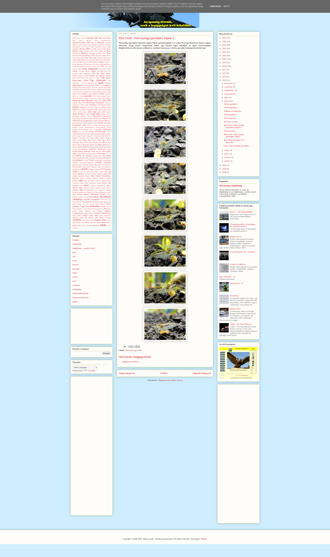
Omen (100, 156)
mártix (99, 140)
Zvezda (74, 228)
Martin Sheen (92, 140)
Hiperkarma (76, 105)
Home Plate (84, 105)
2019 (224, 63)
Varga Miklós (76, 215)
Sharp (86, 183)
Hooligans (93, 105)
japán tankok (102, 112)
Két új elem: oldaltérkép (230, 186)
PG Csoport (76, 167)
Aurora (82, 49)
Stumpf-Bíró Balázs (104, 185)
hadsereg (76, 100)
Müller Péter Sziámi (101, 147)
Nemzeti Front (89, 151)
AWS (88, 49)
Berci (109, 53)
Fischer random (96, 89)
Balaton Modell (84, 51)
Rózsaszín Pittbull (104, 178)
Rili (109, 174)
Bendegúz (92, 53)
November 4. (103, 154)
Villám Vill (83, 217)
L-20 (90, 129)
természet (95, 199)
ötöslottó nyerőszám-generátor (82, 162)
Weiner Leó (80, 222)
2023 (224, 48)
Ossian (91, 160)
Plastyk (74, 169)
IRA (78, 109)
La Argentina (97, 129)
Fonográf (85, 92)
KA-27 (109, 114)
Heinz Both (81, 103)
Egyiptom (108, 83)
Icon (99, 107)
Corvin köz (96, 66)
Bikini (86, 58)
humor (75, 107)
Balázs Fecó (93, 51)
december (228, 83)
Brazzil (106, 58)
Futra (79, 94)
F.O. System (99, 87)
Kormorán (94, 125)
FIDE (89, 89)
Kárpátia (83, 118)
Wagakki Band (100, 220)
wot (98, 222)
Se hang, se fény (231, 122)
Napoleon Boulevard (97, 149)
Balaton (75, 51)
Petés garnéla (229, 131)
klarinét (100, 123)
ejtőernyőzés (77, 85)
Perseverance (106, 164)
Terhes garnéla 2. (231, 107)
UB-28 (89, 209)
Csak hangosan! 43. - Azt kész (242, 252)
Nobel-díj (88, 153)
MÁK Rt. (108, 136)
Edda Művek (106, 78)
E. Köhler (96, 78)
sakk (80, 180)
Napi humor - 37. (237, 283)
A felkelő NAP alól (94, 38)
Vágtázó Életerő (89, 213)
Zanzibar (95, 225)
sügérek (98, 188)
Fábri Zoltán (107, 87)
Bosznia (100, 58)
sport (86, 185)
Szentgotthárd (89, 190)
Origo (78, 158)
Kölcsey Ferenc (78, 127)
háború (108, 98)
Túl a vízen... (77, 209)
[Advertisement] (91, 325)
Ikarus (104, 107)
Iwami (109, 109)
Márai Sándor (95, 138)
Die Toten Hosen (104, 73)
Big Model (81, 58)
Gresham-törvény (78, 98)
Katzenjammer (97, 118)
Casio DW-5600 (77, 62)
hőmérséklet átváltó (104, 105)
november (228, 87)
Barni (109, 51)
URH (105, 209)
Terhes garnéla (230, 118)
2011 (224, 80)
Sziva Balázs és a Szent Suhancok (94, 192)
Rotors (82, 178)
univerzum (99, 209)
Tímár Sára (94, 204)
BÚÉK (79, 60)
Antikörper (101, 44)
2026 (224, 38)
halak (104, 100)
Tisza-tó (102, 204)
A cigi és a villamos (237, 264)
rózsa (95, 178)
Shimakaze (92, 183)
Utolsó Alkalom (84, 211)
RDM (105, 171)
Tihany (79, 204)
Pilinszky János (96, 167)
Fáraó (81, 89)
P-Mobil (99, 162)
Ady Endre (106, 38)
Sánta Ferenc (106, 180)
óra (104, 156)
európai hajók (85, 87)
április (227, 154)
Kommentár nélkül (79, 125)
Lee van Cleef (83, 131)
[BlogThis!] (131, 346)
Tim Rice (85, 204)
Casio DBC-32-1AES (92, 60)
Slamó (104, 183)
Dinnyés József (83, 76)
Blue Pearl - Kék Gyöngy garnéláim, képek (234, 135)
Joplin (87, 114)
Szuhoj (102, 194)
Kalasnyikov (97, 116)
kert (106, 121)
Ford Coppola (92, 92)
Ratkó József (98, 171)
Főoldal (163, 373)
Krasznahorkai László (103, 127)
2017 (224, 70)
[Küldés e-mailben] (129, 346)
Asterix (104, 47)
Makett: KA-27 (236, 237)
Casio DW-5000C (105, 60)
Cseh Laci (102, 69)
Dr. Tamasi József (103, 76)
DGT (93, 73)
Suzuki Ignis (77, 188)
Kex (109, 120)
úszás (74, 211)
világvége (75, 217)
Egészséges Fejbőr (80, 80)
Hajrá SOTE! (98, 100)
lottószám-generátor (84, 134)
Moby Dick (102, 145)
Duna (74, 78)
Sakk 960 (87, 180)
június (227, 101)
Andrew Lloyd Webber (89, 44)
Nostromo (94, 153)
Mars (85, 140)
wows (103, 222)
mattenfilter (75, 142)
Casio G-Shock (98, 62)
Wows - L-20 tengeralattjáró (241, 212)
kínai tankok (78, 123)
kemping (95, 120)
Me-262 (82, 142)
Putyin (80, 171)
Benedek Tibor (101, 53)
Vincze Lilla (93, 218)
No (83, 154)
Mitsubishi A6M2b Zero (90, 145)
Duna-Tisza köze (82, 78)
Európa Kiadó (76, 87)
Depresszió (87, 73)
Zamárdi (88, 225)
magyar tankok (81, 136)
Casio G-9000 (87, 62)
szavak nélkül (78, 190)
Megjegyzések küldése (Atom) (170, 380)
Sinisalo (98, 183)
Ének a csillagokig (103, 85)
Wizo (95, 222)
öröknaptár (98, 160)
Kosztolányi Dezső (104, 125)
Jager (85, 112)
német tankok (77, 151)
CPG (102, 66)
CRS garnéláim (230, 115)
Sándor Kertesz (96, 180)
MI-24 (105, 142)
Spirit (80, 185)
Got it (226, 6)
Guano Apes (93, 98)
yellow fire (76, 225)
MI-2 (100, 142)
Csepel (93, 71)
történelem (95, 206)
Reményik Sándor (91, 174)
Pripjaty (91, 169)
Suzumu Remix (89, 188)
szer (96, 190)
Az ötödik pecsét (95, 49)
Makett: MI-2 (235, 309)
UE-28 (94, 209)
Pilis (103, 167)
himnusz (108, 103)
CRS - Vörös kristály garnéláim (236, 146)
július (226, 97)
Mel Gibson (89, 142)
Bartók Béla (76, 53)
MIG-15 (74, 145)
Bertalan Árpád (101, 55)
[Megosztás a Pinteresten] (139, 346)
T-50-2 (108, 194)
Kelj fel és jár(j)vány (84, 121)
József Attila (95, 114)
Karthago (89, 118)
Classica (88, 66)
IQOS (74, 110)
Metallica (96, 142)
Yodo (83, 225)
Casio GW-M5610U (78, 66)
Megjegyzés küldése (130, 362)
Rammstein (90, 171)
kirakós (84, 123)
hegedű (74, 103)
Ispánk (100, 109)
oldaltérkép (88, 156)
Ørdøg (108, 156)
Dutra (91, 78)
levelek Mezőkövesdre (97, 132)
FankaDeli (75, 89)
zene (103, 225)
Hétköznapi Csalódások (95, 103)
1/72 (74, 38)
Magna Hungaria (96, 134)
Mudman (75, 147)
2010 (224, 165)
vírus (102, 217)
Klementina (107, 123)
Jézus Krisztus (78, 114)
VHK (101, 215)
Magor (103, 134)
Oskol (86, 160)
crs (109, 66)
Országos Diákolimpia (96, 158)
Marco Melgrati (106, 138)
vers (96, 215)
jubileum (103, 114)
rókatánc (87, 176)
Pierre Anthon (86, 167)
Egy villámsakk (98, 80)
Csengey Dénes (84, 71)
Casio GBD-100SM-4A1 (103, 64)
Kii (73, 123)
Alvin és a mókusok (95, 42)
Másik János (106, 140)
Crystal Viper (76, 69)
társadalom (105, 197)
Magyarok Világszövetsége (95, 136)
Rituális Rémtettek (78, 176)
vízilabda (76, 220)
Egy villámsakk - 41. (227, 277)
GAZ (94, 96)
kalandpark (75, 116)
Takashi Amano (77, 197)
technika (87, 199)
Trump (108, 206)
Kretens (74, 129)
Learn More (215, 6)
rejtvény (81, 174)
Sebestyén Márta (78, 183)
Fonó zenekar (76, 92)
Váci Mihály (97, 211)
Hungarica (83, 107)
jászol (109, 112)
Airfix (74, 40)
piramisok (108, 167)
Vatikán (91, 215)
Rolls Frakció (96, 176)
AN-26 (80, 44)
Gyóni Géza (102, 98)
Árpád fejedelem (96, 47)
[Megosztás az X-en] (134, 346)
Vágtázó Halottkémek (102, 213)
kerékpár (101, 120)
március (227, 157)
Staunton (93, 185)
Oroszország (84, 158)
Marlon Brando (77, 140)
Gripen (86, 98)
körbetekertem (89, 127)
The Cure (104, 199)
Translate (91, 371)
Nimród (79, 153)
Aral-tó (87, 47)
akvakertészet (106, 40)
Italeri (104, 109)
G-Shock (101, 94)
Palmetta (107, 162)
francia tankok (101, 92)
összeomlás (107, 160)
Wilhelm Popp (88, 222)
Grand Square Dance (104, 96)
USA (109, 209)
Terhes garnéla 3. (231, 104)
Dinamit (74, 76)
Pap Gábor (97, 164)
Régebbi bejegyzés (202, 373)
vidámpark (107, 215)
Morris (109, 145)
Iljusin (109, 107)
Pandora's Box (77, 164)
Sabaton (75, 180)
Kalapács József (86, 116)
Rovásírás (234, 296)
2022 (224, 52)
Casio (83, 60)
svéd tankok (106, 188)
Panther (91, 164)
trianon (103, 206)
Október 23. (80, 156)
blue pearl (129, 350)
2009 (224, 169)
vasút (85, 215)
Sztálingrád (94, 194)
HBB (109, 100)
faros (85, 89)
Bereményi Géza (88, 55)
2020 (224, 59)
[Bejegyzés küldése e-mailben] (124, 346)
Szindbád (80, 192)
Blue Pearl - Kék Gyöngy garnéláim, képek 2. (234, 126)
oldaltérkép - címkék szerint (83, 248)
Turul (85, 209)
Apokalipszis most (78, 47)
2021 (224, 56)
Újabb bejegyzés (127, 373)
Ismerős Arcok (91, 110)
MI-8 (109, 142)
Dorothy (92, 76)
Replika (99, 174)
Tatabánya (77, 199)
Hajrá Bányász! (87, 100)
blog (74, 252)
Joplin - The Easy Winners (240, 324)
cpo (106, 66)
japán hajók (92, 112)
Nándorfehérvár (83, 149)
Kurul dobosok (83, 129)
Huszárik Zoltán (93, 107)
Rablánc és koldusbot (232, 111)
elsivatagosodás (89, 85)
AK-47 (81, 40)
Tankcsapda (94, 197)
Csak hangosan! (90, 69)
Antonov (108, 44)
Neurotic (98, 151)
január (227, 161)
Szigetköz (101, 190)
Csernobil (100, 71)
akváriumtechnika (79, 42)
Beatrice (84, 53)
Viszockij (108, 217)
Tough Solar (84, 206)
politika (85, 169)
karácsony (107, 116)
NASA (109, 149)
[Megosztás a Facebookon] (136, 346)
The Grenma (86, 202)
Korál (89, 125)
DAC (105, 71)
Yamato (108, 222)
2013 (224, 73)
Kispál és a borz (92, 123)
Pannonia (85, 164)
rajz (84, 171)
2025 (224, 41)
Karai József (76, 118)
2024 (224, 45)
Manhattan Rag (84, 138)
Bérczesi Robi (77, 55)
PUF (102, 169)
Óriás (74, 158)
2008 (224, 172)
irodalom (83, 109)
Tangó (86, 197)
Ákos (96, 40)
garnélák (138, 350)
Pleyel (79, 169)
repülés (105, 174)
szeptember (229, 90)
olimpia (95, 156)
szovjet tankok (83, 194)
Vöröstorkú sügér (87, 220)
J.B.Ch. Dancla (77, 112)
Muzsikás (91, 147)
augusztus (228, 94)
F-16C (92, 87)
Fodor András (106, 89)
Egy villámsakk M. (90, 83)
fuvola (84, 94)
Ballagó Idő (102, 51)
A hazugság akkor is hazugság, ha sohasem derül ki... (242, 225)
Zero (109, 225)
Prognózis (97, 169)
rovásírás (89, 178)
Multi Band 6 (83, 147)
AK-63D (88, 40)
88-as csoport (81, 38)
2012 (224, 77)
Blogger (204, 539)
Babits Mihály (106, 49)
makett (75, 138)
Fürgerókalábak (92, 94)
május (227, 150)
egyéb (101, 83)
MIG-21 (80, 145)
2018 (224, 66)
